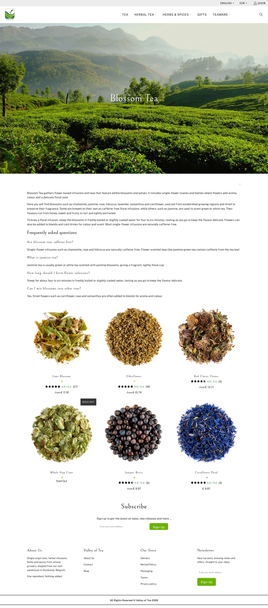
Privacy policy (148, 583)
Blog (86, 571)
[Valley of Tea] (9, 15)
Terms (144, 577)
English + (227, 3)
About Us (89, 558)
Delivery (145, 558)
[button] (145, 14)
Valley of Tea (143, 600)
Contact (88, 564)
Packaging (147, 571)
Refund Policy (148, 564)
